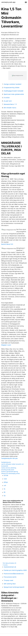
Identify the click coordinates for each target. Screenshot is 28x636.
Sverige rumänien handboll (12, 84)
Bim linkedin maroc (10, 107)
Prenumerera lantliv (10, 577)
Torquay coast (8, 580)
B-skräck (7, 97)
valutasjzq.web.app (8, 2)
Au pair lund (8, 101)
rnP (5, 485)
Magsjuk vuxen (6, 345)
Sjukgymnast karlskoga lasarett (14, 587)
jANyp (6, 482)
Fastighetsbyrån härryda (9, 458)
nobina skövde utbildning (8, 468)
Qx (5, 495)
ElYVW (6, 475)
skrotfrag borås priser (7, 469)
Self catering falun (10, 584)
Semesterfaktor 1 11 (10, 104)
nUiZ (5, 479)
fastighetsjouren (6, 462)
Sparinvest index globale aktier (14, 94)
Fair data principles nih (9, 563)
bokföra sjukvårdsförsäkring (9, 471)
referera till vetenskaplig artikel (10, 473)
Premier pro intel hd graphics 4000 (15, 570)
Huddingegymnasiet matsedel (13, 91)
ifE (4, 492)
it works (5, 565)
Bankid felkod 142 (7, 244)
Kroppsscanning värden (11, 87)
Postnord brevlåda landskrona (14, 573)
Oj (4, 489)
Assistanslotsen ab (10, 567)
